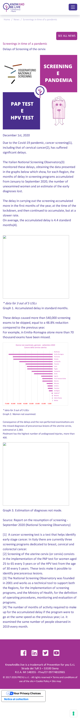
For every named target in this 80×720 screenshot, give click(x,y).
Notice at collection (16, 699)
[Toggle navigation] (73, 7)
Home (7, 19)
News (16, 19)
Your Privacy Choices (27, 693)
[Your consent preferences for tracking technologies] (73, 713)
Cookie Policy (42, 681)
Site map (56, 681)
